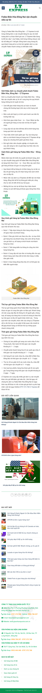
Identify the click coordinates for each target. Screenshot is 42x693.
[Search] (40, 8)
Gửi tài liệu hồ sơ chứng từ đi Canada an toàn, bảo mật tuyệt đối (23, 527)
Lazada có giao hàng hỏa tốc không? (20, 552)
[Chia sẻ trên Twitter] (15, 495)
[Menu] (3, 8)
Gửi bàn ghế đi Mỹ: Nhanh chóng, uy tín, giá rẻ (23, 546)
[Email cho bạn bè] (19, 495)
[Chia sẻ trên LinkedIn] (26, 495)
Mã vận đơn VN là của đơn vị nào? (19, 572)
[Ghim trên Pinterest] (22, 495)
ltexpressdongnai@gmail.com (18, 618)
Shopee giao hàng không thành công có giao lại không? (23, 586)
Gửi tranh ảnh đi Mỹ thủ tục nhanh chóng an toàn (22, 534)
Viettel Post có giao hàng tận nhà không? (21, 578)
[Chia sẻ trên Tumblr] (29, 495)
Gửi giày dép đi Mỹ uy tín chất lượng (14, 485)
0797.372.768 (24, 387)
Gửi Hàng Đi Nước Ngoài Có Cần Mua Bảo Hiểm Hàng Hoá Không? (23, 514)
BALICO (34, 690)
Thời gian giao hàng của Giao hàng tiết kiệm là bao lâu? (23, 560)
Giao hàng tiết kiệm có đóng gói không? (21, 565)
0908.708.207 (33, 614)
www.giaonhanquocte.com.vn (20, 621)
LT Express (33, 387)
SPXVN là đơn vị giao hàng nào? (11, 455)
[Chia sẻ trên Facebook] (12, 495)
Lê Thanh (22, 25)
